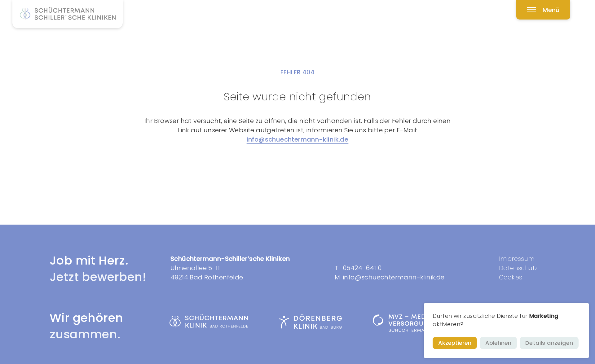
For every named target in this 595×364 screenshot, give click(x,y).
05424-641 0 (362, 268)
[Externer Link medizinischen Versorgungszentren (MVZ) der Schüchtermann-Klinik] (420, 323)
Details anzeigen (549, 343)
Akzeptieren (454, 343)
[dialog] (506, 330)
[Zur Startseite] (67, 14)
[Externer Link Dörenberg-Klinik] (310, 321)
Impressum (517, 258)
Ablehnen (498, 343)
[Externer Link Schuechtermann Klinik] (209, 321)
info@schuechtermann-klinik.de (298, 139)
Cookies (510, 277)
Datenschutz (518, 268)
